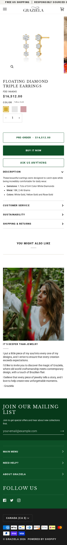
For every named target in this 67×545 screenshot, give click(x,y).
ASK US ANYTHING (33, 162)
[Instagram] (18, 500)
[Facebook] (4, 500)
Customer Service (16, 205)
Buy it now (33, 150)
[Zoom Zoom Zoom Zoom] (33, 45)
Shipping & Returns (17, 223)
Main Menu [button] (10, 451)
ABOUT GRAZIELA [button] (14, 474)
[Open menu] (8, 9)
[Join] (59, 431)
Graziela (12, 539)
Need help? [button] (11, 462)
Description (12, 171)
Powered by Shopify (42, 539)
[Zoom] (12, 66)
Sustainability (14, 214)
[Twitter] (11, 500)
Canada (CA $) (16, 518)
